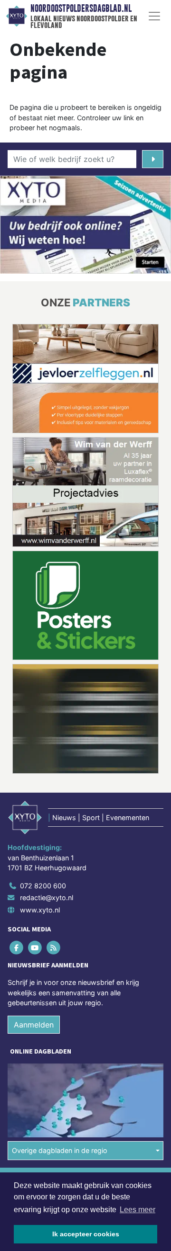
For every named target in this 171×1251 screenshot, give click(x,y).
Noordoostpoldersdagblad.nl (81, 8)
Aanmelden (34, 1024)
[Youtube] (35, 947)
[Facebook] (17, 947)
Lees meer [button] (137, 1210)
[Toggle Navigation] (154, 16)
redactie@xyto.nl (46, 898)
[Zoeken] (152, 159)
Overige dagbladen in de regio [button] (59, 1150)
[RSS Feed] (54, 947)
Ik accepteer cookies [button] (85, 1234)
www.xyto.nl (40, 910)
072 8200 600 (43, 886)
